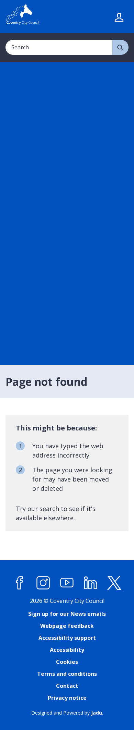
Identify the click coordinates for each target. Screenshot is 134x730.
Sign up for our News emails (67, 614)
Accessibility (67, 650)
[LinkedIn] (90, 583)
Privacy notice (67, 698)
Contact (67, 686)
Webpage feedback (67, 626)
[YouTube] (67, 583)
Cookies (67, 662)
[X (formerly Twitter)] (114, 583)
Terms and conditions (67, 674)
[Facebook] (19, 583)
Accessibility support (67, 638)
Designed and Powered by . (67, 712)
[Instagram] (43, 583)
